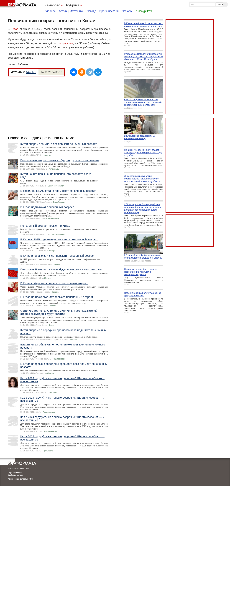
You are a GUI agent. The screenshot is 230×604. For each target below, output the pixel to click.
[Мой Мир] (98, 72)
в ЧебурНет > (144, 11)
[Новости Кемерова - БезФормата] (19, 4)
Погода (91, 11)
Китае (14, 29)
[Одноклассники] (81, 72)
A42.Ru (31, 72)
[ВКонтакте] (73, 72)
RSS (31, 479)
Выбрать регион (15, 475)
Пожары (127, 11)
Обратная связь (15, 473)
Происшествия (109, 11)
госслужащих (65, 43)
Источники (77, 11)
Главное (50, 11)
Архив (63, 11)
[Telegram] (90, 72)
